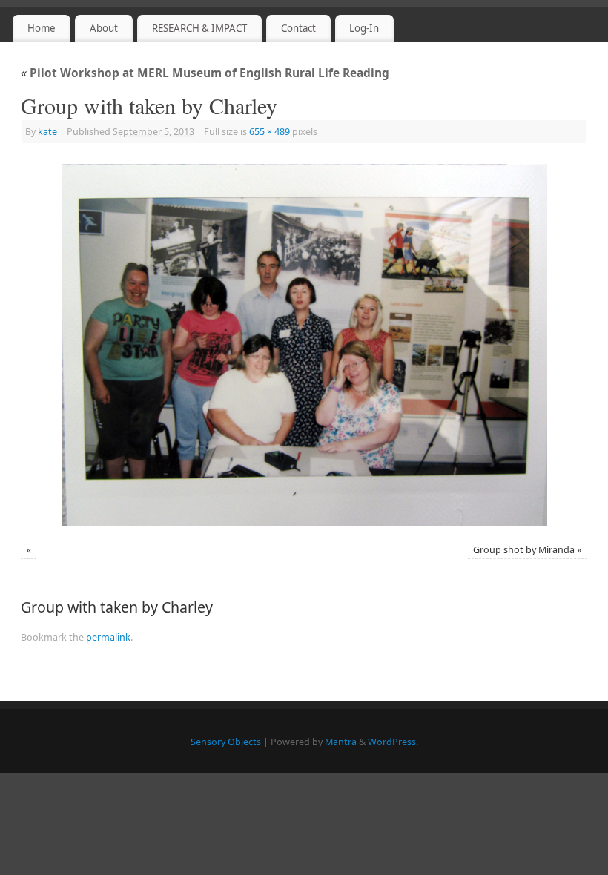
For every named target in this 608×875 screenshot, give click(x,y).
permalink (108, 637)
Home (41, 28)
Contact (298, 28)
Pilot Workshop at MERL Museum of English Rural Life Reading (205, 73)
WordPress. (393, 742)
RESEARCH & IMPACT (199, 28)
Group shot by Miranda (524, 550)
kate (47, 131)
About (104, 28)
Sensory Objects (226, 742)
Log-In (364, 28)
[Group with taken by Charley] (304, 345)
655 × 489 (269, 131)
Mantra (341, 742)
